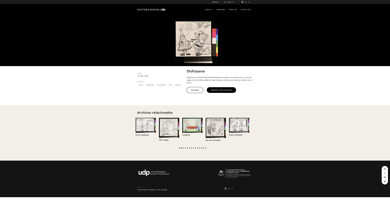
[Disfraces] (239, 128)
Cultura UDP (246, 9)
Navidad (177, 85)
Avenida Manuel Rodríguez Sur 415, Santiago (152, 190)
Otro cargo (140, 140)
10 (197, 147)
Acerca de (233, 9)
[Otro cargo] (146, 128)
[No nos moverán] (192, 128)
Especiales (221, 9)
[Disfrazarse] (195, 41)
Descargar (195, 90)
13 (203, 147)
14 (205, 147)
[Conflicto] (169, 125)
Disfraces (233, 140)
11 (199, 147)
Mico (170, 85)
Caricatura (150, 85)
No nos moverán (189, 140)
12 (201, 147)
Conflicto (163, 135)
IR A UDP (228, 2)
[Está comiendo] (216, 125)
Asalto (141, 85)
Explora (208, 9)
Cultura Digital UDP (151, 10)
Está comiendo (212, 135)
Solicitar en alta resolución (221, 90)
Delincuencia (161, 85)
